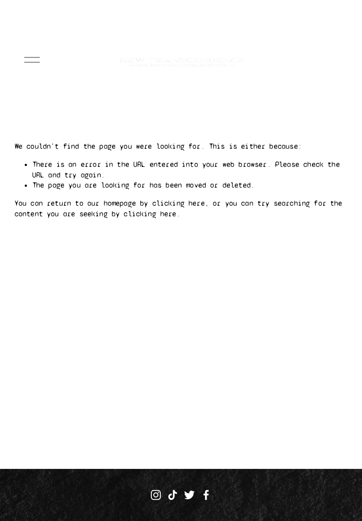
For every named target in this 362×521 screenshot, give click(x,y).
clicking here (178, 203)
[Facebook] (206, 495)
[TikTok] (172, 495)
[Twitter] (189, 495)
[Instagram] (156, 495)
